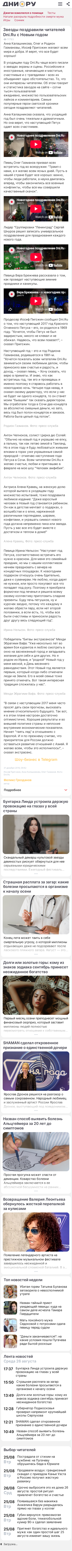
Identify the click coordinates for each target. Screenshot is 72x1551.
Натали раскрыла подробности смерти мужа (33, 16)
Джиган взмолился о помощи (23, 13)
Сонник (19, 20)
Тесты (51, 13)
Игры (6, 20)
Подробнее (12, 790)
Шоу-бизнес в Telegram (36, 759)
